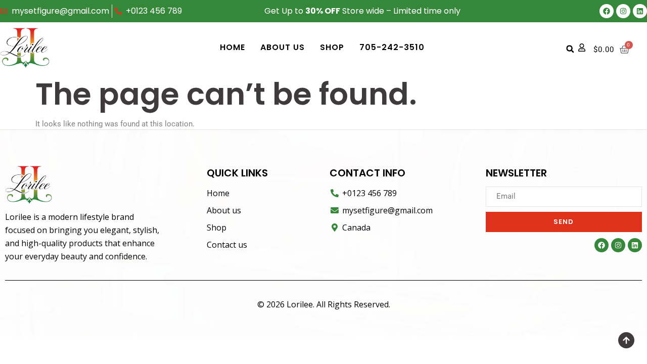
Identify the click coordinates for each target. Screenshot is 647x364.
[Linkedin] (640, 11)
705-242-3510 (392, 47)
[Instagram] (623, 11)
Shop (332, 47)
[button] (570, 49)
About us (282, 47)
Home (232, 47)
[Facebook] (606, 11)
